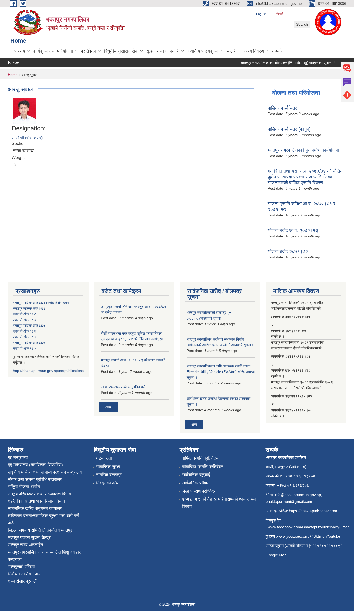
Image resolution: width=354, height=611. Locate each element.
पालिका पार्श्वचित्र (282, 108)
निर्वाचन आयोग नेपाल (24, 574)
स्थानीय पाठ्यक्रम (202, 51)
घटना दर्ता (104, 458)
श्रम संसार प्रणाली (22, 581)
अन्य (108, 407)
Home (13, 74)
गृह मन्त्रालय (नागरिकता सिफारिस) (35, 464)
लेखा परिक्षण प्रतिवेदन (199, 491)
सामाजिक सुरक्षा (108, 466)
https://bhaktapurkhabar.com (313, 511)
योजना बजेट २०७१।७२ (288, 251)
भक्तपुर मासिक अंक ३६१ (29, 325)
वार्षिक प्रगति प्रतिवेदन (200, 458)
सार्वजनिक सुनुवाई (196, 474)
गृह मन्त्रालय (18, 457)
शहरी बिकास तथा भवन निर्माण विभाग (36, 501)
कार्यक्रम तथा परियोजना (53, 51)
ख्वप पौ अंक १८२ (24, 331)
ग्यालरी (231, 51)
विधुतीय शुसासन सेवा (121, 51)
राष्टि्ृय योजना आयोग (24, 486)
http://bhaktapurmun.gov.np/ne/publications (48, 371)
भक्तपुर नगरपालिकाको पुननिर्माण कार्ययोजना (303, 150)
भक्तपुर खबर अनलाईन (25, 544)
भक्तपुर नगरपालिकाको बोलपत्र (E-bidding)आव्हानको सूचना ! (283, 63)
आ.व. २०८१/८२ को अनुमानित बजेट (124, 387)
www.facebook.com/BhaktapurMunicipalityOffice (309, 527)
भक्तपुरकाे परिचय (21, 566)
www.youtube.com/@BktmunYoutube (308, 536)
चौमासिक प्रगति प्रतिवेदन (202, 466)
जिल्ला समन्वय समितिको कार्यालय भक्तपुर (40, 530)
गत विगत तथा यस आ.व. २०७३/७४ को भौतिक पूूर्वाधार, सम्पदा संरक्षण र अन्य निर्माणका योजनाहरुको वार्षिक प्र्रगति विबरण (305, 177)
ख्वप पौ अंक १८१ (24, 337)
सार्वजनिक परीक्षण (195, 483)
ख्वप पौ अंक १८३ (24, 320)
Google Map (276, 555)
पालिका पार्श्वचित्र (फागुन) (289, 129)
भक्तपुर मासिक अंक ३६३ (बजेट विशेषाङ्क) (41, 303)
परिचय (19, 51)
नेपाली (279, 14)
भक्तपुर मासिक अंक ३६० (29, 343)
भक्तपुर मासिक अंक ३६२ (29, 308)
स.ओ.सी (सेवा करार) (27, 138)
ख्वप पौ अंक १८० (24, 348)
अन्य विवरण (254, 51)
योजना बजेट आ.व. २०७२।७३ (293, 230)
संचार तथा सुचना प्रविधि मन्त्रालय (35, 479)
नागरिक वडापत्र (109, 474)
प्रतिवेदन (88, 51)
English (261, 14)
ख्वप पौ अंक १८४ (24, 314)
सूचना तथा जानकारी (163, 51)
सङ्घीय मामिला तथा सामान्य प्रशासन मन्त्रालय (45, 472)
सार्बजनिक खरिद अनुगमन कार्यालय (35, 508)
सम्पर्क (277, 51)
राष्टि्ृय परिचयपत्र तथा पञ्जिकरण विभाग (39, 494)
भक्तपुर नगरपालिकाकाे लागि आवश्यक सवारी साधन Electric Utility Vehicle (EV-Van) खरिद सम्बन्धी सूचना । (221, 372)
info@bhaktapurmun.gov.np (297, 495)
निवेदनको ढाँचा (107, 483)
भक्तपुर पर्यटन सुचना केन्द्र (29, 537)
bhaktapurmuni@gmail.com (289, 501)
